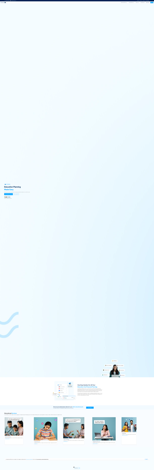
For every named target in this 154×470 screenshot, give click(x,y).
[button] (124, 2)
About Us (138, 0)
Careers (141, 0)
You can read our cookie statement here (42, 459)
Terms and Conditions (29, 459)
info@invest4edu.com (13, 0)
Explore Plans (90, 407)
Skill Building (147, 2)
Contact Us (143, 0)
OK (146, 459)
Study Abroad (142, 2)
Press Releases (147, 0)
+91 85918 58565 (8, 0)
